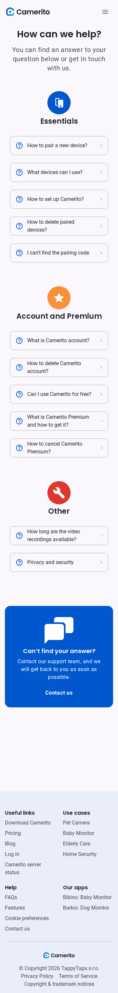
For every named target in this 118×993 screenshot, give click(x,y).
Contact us (59, 693)
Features (15, 908)
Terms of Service (78, 976)
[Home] (59, 957)
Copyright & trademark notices (59, 984)
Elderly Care (76, 844)
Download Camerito (28, 823)
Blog (10, 844)
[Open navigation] (105, 12)
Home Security (80, 854)
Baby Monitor (78, 833)
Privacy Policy (37, 976)
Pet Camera (76, 823)
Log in (12, 854)
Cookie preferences (27, 918)
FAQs (11, 897)
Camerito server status (23, 868)
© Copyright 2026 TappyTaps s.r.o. (59, 968)
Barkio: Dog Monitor (86, 908)
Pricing (13, 833)
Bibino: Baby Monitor (87, 897)
